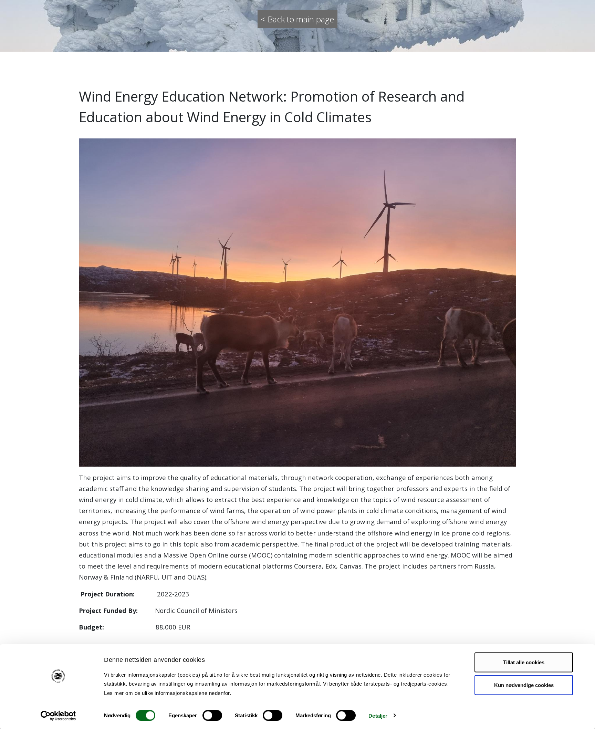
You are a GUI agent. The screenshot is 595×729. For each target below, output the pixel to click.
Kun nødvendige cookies (524, 685)
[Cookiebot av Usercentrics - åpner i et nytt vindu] (58, 715)
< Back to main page (297, 19)
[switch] (212, 715)
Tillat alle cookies (523, 662)
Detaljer (377, 715)
